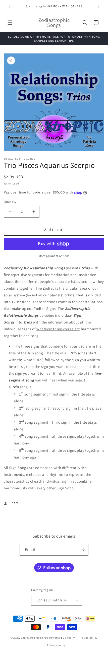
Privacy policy (56, 645)
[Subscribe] (82, 550)
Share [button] (14, 503)
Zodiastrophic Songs (34, 637)
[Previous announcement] (9, 6)
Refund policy (88, 637)
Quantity (10, 202)
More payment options (54, 256)
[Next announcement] (98, 6)
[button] (10, 22)
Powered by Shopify (62, 637)
